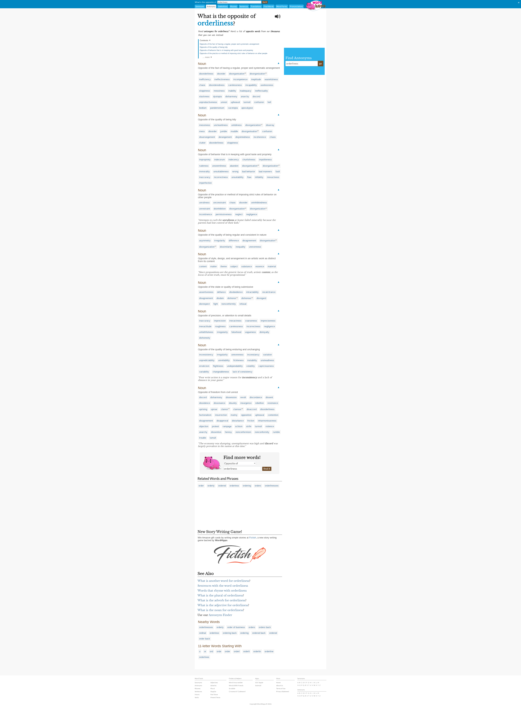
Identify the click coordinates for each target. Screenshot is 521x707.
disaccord (252, 409)
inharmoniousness (267, 420)
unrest (224, 102)
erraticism (204, 366)
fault (278, 171)
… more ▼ (207, 57)
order (201, 485)
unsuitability (237, 177)
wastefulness (271, 79)
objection (203, 426)
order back (204, 638)
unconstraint (219, 202)
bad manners (265, 171)
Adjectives (214, 682)
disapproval (222, 420)
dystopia (217, 96)
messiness (219, 91)
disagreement (249, 240)
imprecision (220, 320)
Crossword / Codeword (237, 691)
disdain (220, 298)
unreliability (224, 360)
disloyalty (264, 332)
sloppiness (204, 91)
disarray (270, 125)
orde (219, 651)
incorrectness (221, 177)
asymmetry (205, 240)
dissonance (219, 403)
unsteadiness (267, 360)
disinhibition (220, 208)
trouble (202, 438)
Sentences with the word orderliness (223, 585)
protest (215, 426)
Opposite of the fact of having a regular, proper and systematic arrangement (229, 44)
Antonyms (211, 6)
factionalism (205, 415)
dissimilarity (226, 247)
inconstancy (253, 354)
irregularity (219, 240)
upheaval (235, 102)
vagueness (250, 332)
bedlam (203, 108)
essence (259, 266)
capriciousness (266, 366)
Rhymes (233, 6)
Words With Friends (236, 685)
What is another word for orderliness (223, 580)
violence (270, 426)
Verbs (197, 697)
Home (278, 682)
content (203, 266)
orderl (237, 651)
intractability (252, 292)
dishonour (246, 298)
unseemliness (219, 166)
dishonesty (204, 338)
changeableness (221, 371)
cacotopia (233, 108)
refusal (242, 304)
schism (238, 426)
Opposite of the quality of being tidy (214, 47)
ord (211, 651)
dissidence (204, 403)
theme (223, 266)
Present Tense (215, 697)
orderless (234, 485)
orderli (246, 651)
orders (258, 485)
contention (273, 415)
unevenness (255, 247)
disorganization (257, 73)
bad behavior (248, 171)
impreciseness (268, 320)
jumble (223, 131)
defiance (221, 292)
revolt (243, 397)
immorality (204, 171)
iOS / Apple (259, 682)
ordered (222, 485)
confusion (259, 102)
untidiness (236, 125)
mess (202, 131)
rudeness (204, 166)
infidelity (259, 177)
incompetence (240, 79)
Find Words (269, 6)
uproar (214, 409)
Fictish (252, 537)
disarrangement (207, 137)
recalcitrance (268, 292)
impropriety (205, 159)
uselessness (266, 85)
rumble (276, 432)
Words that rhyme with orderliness (222, 590)
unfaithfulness (206, 332)
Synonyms (200, 6)
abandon (234, 166)
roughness (220, 326)
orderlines (204, 657)
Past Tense (214, 694)
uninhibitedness (259, 202)
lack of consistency (242, 371)
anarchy (245, 96)
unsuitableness (221, 171)
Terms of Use (280, 688)
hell (269, 102)
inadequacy (245, 91)
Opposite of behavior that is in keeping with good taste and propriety (226, 50)
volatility (250, 366)
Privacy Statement (282, 691)
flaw (249, 177)
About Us (279, 685)
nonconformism (243, 432)
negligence (251, 214)
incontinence (205, 214)
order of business (236, 627)
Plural (212, 688)
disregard (261, 298)
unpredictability (207, 360)
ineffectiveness (222, 79)
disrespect (204, 304)
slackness (204, 96)
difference (234, 240)
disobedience (236, 292)
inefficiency (205, 79)
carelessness (235, 85)
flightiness (218, 366)
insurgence (246, 403)
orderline (269, 651)
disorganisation (236, 73)
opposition (246, 415)
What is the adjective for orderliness (223, 605)
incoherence (260, 137)
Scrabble (232, 688)
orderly (211, 485)
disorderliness (206, 73)
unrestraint (204, 208)
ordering (247, 485)
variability (204, 371)
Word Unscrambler (236, 682)
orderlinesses (272, 485)
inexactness (273, 177)
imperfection (205, 183)
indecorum (219, 159)
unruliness (204, 202)
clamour (237, 409)
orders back (265, 627)
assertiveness (206, 292)
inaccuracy (204, 177)
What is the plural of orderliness (220, 595)
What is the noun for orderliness (220, 610)
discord (256, 96)
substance (246, 266)
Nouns (197, 694)
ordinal (202, 633)
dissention (216, 432)
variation (267, 354)
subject (234, 266)
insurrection (221, 415)
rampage (227, 426)
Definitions (223, 6)
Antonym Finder (220, 615)
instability (252, 360)
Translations (256, 6)
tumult (213, 438)
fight (215, 304)
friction (250, 420)
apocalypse (247, 108)
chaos (202, 85)
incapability (251, 85)
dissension (231, 397)
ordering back (230, 633)
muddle (234, 131)
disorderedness (217, 85)
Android (258, 685)
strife (248, 426)
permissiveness (224, 214)
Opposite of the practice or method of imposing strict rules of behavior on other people (233, 53)
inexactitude (205, 326)
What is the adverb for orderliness (221, 600)
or (205, 651)
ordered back (259, 633)
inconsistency (206, 354)
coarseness (251, 320)
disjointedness (242, 137)
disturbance (238, 420)
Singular (213, 691)
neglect (239, 214)
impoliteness (265, 159)
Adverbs (213, 685)
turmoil (247, 102)
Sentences (244, 6)
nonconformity (228, 304)
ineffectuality (261, 91)
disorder (221, 73)
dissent (269, 397)
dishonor (231, 298)
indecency (233, 159)
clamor (224, 409)
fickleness (238, 360)
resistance (272, 403)
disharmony (231, 96)
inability (232, 91)
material (272, 266)
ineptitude (256, 79)
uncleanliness (221, 125)
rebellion (259, 403)
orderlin (257, 651)
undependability (235, 366)
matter (213, 266)
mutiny (234, 415)
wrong (235, 171)
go (320, 63)
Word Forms (281, 6)
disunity (233, 403)
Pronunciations (296, 6)
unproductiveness (208, 102)
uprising (203, 409)
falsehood (236, 332)
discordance (256, 397)
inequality (240, 247)
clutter (202, 142)
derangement (225, 137)
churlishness (248, 159)
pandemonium (217, 108)
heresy (228, 432)
